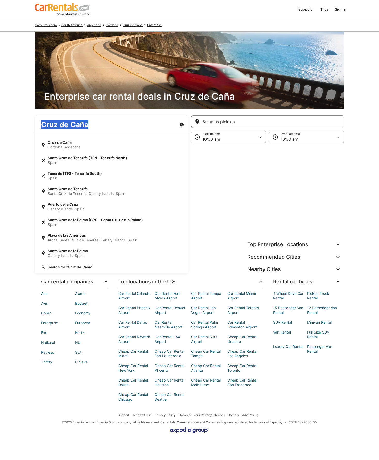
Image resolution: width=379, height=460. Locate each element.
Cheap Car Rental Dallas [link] (133, 382)
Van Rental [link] (282, 332)
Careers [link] (233, 415)
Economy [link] (82, 313)
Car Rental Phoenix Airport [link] (134, 310)
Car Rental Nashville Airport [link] (168, 324)
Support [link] (123, 415)
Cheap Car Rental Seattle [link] (169, 396)
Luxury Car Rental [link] (288, 346)
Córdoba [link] (112, 25)
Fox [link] (44, 332)
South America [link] (72, 25)
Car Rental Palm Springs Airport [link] (204, 324)
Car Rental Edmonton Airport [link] (242, 324)
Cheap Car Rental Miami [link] (133, 353)
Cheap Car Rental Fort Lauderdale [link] (169, 353)
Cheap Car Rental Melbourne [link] (206, 382)
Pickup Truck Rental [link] (318, 295)
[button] (189, 186)
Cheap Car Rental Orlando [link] (242, 339)
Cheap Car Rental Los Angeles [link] (242, 353)
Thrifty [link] (46, 362)
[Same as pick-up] (267, 121)
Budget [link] (81, 303)
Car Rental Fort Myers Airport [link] (167, 295)
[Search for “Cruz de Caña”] (111, 267)
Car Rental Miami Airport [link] (241, 295)
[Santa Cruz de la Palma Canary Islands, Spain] (111, 253)
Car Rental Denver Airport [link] (170, 310)
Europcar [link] (82, 323)
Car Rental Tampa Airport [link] (206, 295)
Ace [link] (44, 293)
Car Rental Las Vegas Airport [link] (203, 310)
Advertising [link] (250, 415)
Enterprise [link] (154, 25)
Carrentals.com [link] (46, 25)
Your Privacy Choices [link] (209, 415)
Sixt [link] (78, 352)
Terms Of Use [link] (142, 415)
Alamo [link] (80, 293)
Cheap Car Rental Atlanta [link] (206, 367)
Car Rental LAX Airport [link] (167, 339)
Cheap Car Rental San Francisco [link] (242, 382)
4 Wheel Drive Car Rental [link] (288, 295)
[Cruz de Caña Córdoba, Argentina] (111, 145)
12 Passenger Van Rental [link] (322, 310)
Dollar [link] (46, 313)
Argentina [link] (94, 25)
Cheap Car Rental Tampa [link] (206, 353)
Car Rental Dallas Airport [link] (132, 324)
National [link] (48, 342)
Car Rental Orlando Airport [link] (134, 295)
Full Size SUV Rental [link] (318, 334)
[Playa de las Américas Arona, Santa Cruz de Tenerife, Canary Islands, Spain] (111, 237)
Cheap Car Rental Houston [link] (169, 382)
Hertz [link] (79, 332)
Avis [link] (44, 303)
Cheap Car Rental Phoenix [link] (169, 367)
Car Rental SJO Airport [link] (204, 339)
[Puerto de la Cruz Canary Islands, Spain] (111, 207)
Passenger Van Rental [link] (319, 348)
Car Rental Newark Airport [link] (134, 339)
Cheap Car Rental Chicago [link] (133, 396)
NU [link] (77, 342)
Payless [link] (47, 352)
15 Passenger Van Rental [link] (288, 310)
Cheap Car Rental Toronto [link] (242, 367)
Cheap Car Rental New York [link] (133, 367)
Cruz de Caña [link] (133, 25)
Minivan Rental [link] (319, 322)
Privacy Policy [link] (165, 415)
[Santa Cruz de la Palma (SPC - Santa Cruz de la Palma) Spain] (111, 222)
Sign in (340, 9)
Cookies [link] (185, 415)
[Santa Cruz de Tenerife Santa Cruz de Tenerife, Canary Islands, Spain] (111, 191)
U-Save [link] (81, 362)
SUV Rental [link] (282, 322)
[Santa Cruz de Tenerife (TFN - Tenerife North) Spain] (111, 160)
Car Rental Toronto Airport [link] (243, 310)
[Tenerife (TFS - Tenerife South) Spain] (111, 176)
